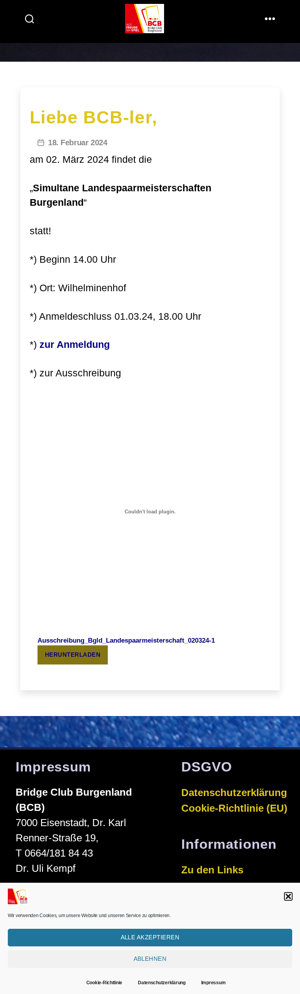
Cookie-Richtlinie (104, 982)
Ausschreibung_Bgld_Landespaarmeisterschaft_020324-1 (126, 640)
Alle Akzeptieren (150, 937)
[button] (288, 896)
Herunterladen (73, 654)
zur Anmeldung (74, 344)
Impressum (213, 982)
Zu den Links (212, 870)
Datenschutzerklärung (162, 982)
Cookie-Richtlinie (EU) (234, 808)
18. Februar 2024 (77, 142)
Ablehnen (150, 958)
